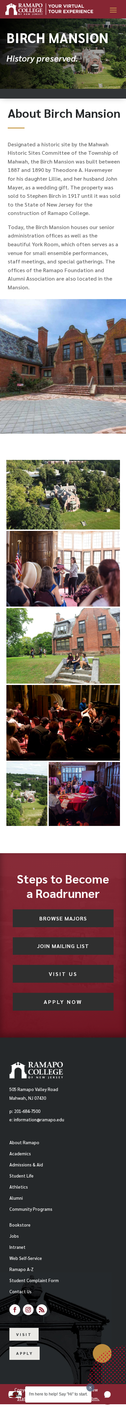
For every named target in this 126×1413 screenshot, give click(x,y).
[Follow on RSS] (41, 1309)
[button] (107, 1394)
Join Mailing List (63, 945)
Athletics (18, 1187)
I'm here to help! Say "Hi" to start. (58, 1394)
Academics (20, 1153)
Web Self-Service (25, 1258)
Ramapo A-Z (21, 1269)
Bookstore (20, 1225)
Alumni (16, 1198)
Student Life (21, 1176)
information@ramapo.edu (39, 1119)
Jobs (14, 1236)
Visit (24, 1334)
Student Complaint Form (34, 1280)
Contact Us (20, 1291)
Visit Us (63, 973)
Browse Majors (63, 918)
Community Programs (30, 1209)
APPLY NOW (63, 1001)
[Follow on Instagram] (28, 1309)
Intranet (17, 1247)
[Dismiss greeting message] (90, 1387)
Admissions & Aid (26, 1164)
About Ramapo (24, 1142)
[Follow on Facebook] (14, 1309)
